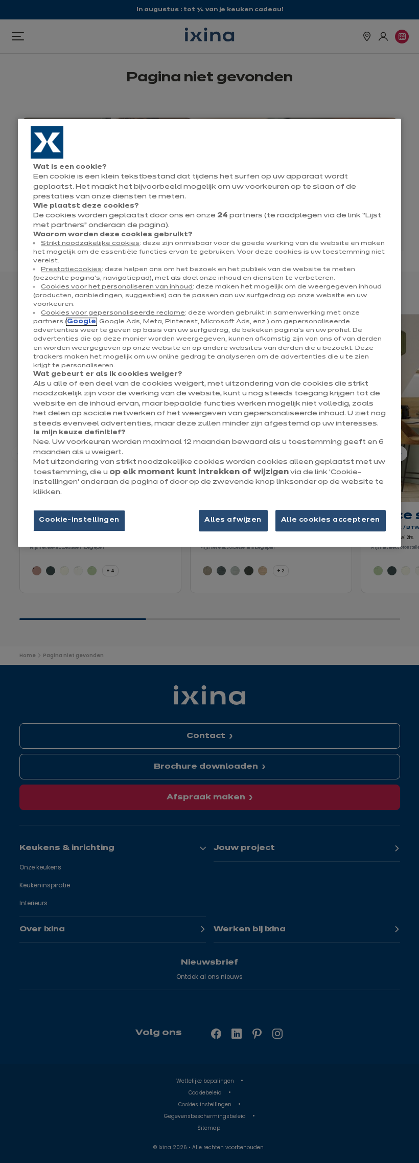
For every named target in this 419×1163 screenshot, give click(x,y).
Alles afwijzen (233, 521)
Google (81, 322)
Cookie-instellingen (79, 521)
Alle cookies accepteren (330, 521)
